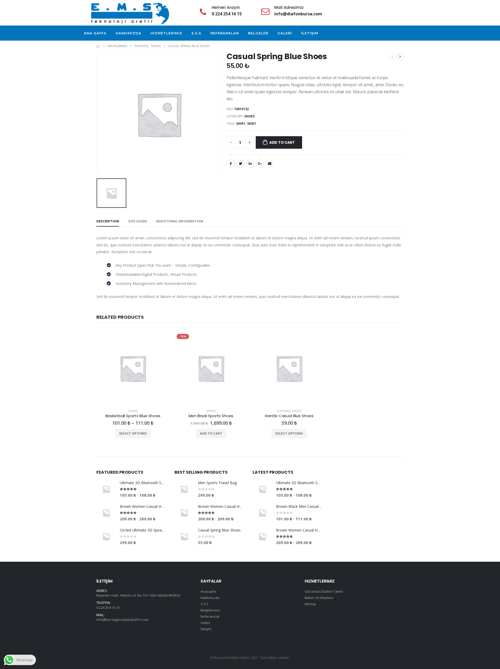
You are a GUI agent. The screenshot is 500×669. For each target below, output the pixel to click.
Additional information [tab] (179, 221)
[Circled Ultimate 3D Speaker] (106, 536)
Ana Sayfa (95, 33)
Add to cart (282, 142)
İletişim (309, 33)
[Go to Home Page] (98, 46)
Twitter (240, 163)
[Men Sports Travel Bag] (184, 489)
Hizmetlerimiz (166, 33)
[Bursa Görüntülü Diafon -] (130, 13)
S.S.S (196, 33)
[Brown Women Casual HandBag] (106, 513)
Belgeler (258, 33)
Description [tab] (107, 221)
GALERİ (284, 33)
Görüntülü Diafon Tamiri (324, 591)
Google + (260, 163)
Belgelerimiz (210, 610)
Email (269, 163)
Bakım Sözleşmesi (319, 597)
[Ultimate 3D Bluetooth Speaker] (106, 489)
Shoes (249, 116)
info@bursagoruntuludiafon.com (122, 619)
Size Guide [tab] (137, 221)
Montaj (310, 604)
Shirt (241, 123)
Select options (133, 433)
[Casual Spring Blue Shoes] (184, 536)
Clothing (284, 411)
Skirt (251, 123)
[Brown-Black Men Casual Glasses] (262, 513)
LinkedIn (250, 163)
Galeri (205, 622)
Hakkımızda (128, 33)
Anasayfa (208, 591)
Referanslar (224, 33)
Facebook (231, 163)
